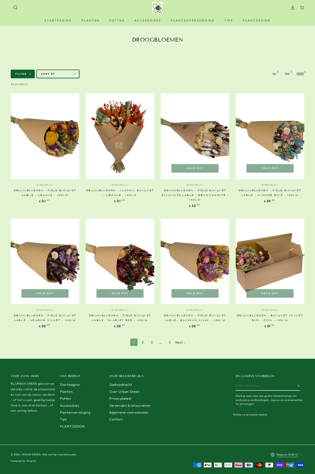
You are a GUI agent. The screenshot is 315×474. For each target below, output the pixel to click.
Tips (63, 419)
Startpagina (70, 384)
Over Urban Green (124, 391)
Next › (180, 342)
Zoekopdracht (120, 384)
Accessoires (69, 405)
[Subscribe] (298, 385)
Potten (65, 398)
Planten (66, 391)
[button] (15, 7)
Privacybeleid (120, 398)
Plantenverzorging (75, 412)
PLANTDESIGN (72, 426)
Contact (116, 419)
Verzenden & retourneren (130, 405)
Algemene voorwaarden (129, 412)
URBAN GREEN (31, 454)
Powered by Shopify (23, 460)
